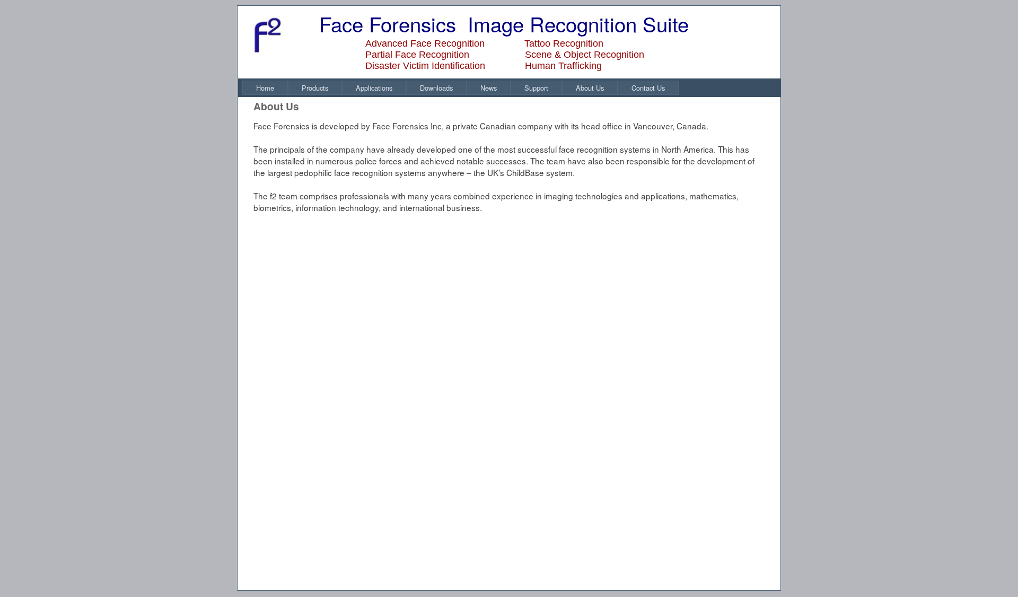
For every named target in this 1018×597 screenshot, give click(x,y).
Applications (374, 88)
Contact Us (648, 88)
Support (536, 88)
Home (265, 88)
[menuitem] (265, 88)
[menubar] (460, 88)
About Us (590, 88)
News (488, 88)
